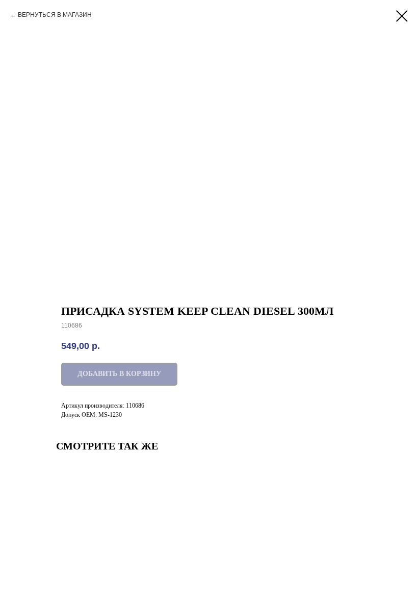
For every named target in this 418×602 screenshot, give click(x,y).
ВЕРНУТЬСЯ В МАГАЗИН (55, 14)
